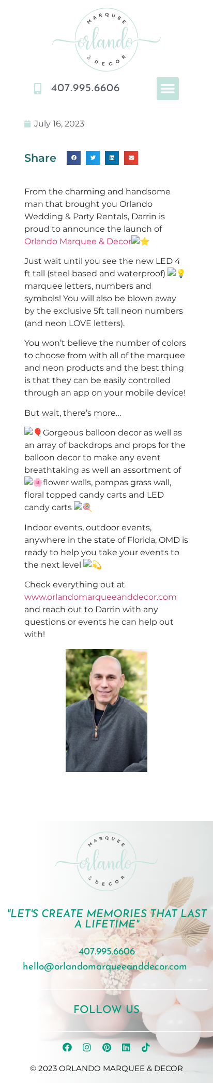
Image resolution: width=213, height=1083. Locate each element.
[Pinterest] (106, 1047)
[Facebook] (67, 1047)
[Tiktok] (145, 1047)
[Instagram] (87, 1047)
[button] (168, 88)
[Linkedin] (126, 1047)
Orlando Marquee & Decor (77, 241)
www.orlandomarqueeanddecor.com (100, 597)
